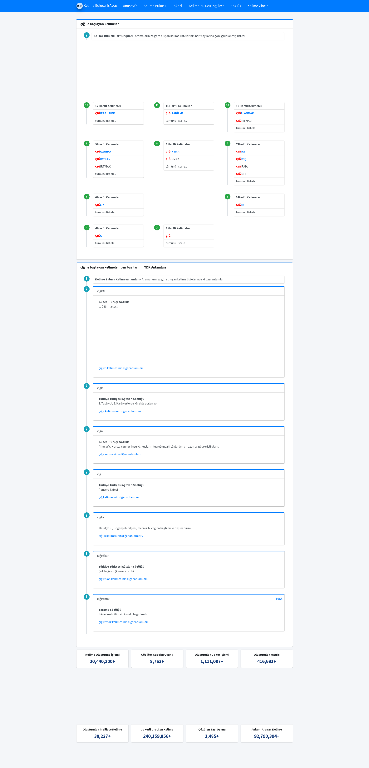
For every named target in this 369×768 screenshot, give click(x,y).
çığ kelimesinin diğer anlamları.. (119, 497)
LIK (99, 205)
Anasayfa (130, 5)
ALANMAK (245, 113)
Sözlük (236, 5)
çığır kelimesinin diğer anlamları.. (120, 411)
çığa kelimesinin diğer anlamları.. (120, 454)
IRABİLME (175, 113)
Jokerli (177, 5)
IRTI (241, 151)
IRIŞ (241, 159)
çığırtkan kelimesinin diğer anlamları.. (123, 579)
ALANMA (103, 151)
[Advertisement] (184, 75)
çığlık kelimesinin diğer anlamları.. (121, 536)
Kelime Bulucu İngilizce (206, 5)
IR (240, 205)
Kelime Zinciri (257, 5)
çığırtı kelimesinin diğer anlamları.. (121, 368)
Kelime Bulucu (155, 5)
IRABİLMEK (105, 113)
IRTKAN (103, 159)
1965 (279, 599)
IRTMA (172, 151)
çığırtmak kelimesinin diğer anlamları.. (124, 622)
